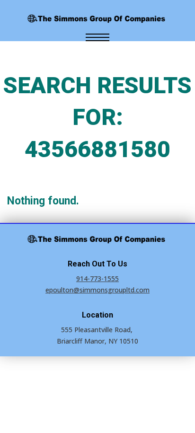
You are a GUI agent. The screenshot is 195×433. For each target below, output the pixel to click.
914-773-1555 (97, 278)
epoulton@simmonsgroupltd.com (97, 289)
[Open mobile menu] (97, 37)
